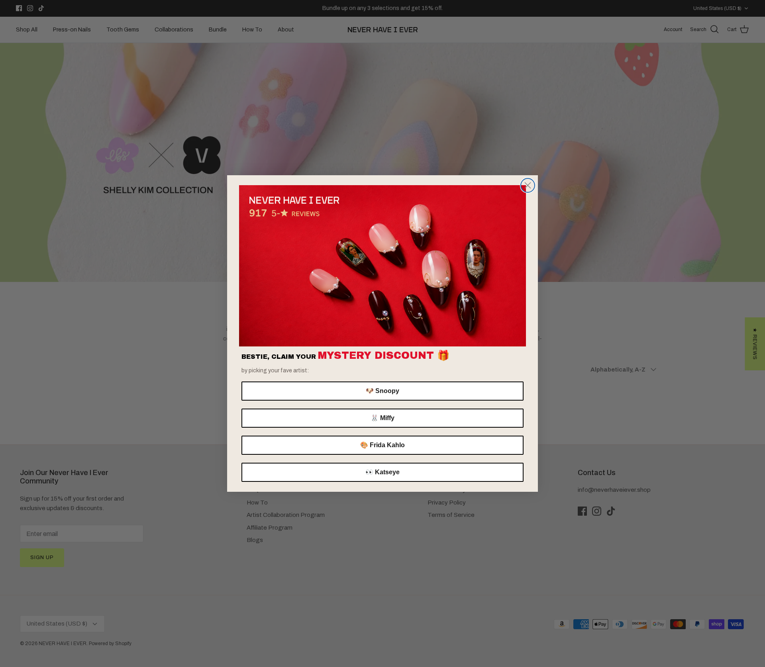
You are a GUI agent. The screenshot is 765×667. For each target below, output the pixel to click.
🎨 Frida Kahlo (382, 445)
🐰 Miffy (382, 418)
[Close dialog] (528, 185)
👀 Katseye (382, 472)
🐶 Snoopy (382, 390)
